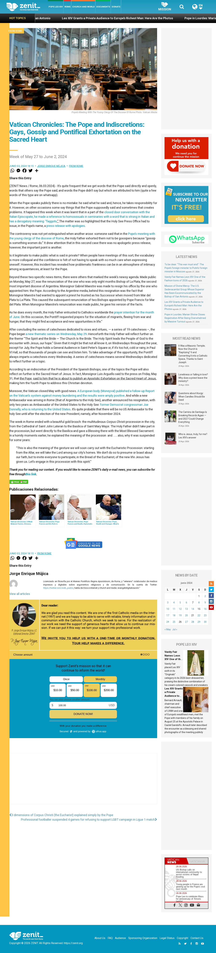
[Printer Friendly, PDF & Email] (18, 482)
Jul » (174, 629)
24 (167, 621)
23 (205, 615)
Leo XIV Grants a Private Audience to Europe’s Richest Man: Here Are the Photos (71, 18)
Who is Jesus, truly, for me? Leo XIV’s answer (192, 436)
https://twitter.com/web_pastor (58, 588)
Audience (120, 938)
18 (174, 615)
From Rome (15, 30)
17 (167, 615)
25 (174, 621)
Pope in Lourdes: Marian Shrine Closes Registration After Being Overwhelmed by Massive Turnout (185, 318)
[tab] (175, 861)
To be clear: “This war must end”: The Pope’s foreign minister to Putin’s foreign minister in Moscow (186, 268)
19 (180, 615)
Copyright (182, 938)
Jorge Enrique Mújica (51, 166)
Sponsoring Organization (142, 938)
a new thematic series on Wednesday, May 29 (56, 334)
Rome (67, 6)
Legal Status (167, 938)
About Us (99, 938)
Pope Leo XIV (56, 6)
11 (174, 609)
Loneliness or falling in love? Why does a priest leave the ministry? (193, 377)
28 (192, 621)
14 (192, 609)
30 (205, 621)
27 (186, 621)
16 (205, 609)
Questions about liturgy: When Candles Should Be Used (191, 396)
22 (199, 615)
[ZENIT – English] (27, 7)
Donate (116, 6)
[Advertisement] (83, 782)
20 (186, 615)
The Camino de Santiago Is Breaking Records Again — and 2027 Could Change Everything (192, 417)
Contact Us (197, 938)
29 (199, 621)
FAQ (110, 938)
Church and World (83, 6)
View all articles (19, 594)
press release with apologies (65, 226)
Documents (103, 6)
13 (186, 609)
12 (180, 609)
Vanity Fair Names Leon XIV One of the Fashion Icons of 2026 (173, 659)
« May (168, 629)
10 (167, 609)
